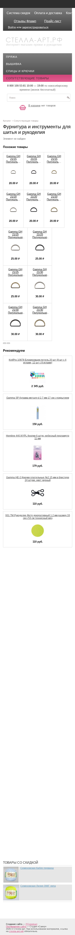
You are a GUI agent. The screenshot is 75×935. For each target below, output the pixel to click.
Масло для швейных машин (31, 704)
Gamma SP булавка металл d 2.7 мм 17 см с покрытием (37, 397)
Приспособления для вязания (33, 756)
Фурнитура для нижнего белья (33, 822)
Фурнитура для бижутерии (30, 816)
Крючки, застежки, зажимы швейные (39, 659)
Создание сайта (14, 924)
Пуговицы (17, 774)
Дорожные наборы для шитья (33, 605)
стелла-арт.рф (16, 931)
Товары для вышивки (26, 798)
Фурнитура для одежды (28, 828)
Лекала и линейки (23, 677)
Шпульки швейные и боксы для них (38, 851)
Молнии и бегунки (23, 716)
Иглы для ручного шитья (29, 617)
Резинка (15, 780)
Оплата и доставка (48, 13)
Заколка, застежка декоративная (36, 611)
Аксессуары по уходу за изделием (37, 571)
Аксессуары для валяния (29, 559)
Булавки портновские (27, 583)
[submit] (68, 99)
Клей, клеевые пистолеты (30, 647)
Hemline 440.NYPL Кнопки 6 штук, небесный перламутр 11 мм (37, 437)
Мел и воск (18, 710)
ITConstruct (31, 924)
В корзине (34, 105)
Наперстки (17, 722)
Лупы (13, 683)
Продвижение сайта (16, 926)
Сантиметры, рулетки (26, 786)
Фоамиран (17, 810)
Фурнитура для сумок (26, 834)
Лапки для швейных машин (31, 671)
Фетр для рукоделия (25, 804)
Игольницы (18, 629)
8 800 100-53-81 (16, 85)
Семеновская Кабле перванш (37, 868)
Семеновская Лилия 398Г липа (38, 886)
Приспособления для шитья (32, 762)
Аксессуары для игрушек (29, 565)
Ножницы (17, 740)
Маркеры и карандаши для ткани (35, 698)
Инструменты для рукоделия (32, 635)
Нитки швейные (22, 728)
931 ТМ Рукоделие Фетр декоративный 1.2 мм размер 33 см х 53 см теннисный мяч (37, 517)
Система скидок (18, 13)
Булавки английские (25, 577)
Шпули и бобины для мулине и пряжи (39, 845)
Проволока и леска (24, 768)
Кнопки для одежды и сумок (32, 653)
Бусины (15, 589)
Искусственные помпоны (30, 641)
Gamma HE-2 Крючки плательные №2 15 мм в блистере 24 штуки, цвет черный (37, 479)
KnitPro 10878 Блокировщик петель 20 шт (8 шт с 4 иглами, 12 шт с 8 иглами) (37, 361)
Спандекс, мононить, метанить (34, 792)
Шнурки (15, 839)
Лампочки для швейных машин (34, 665)
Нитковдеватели (22, 734)
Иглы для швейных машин (30, 623)
